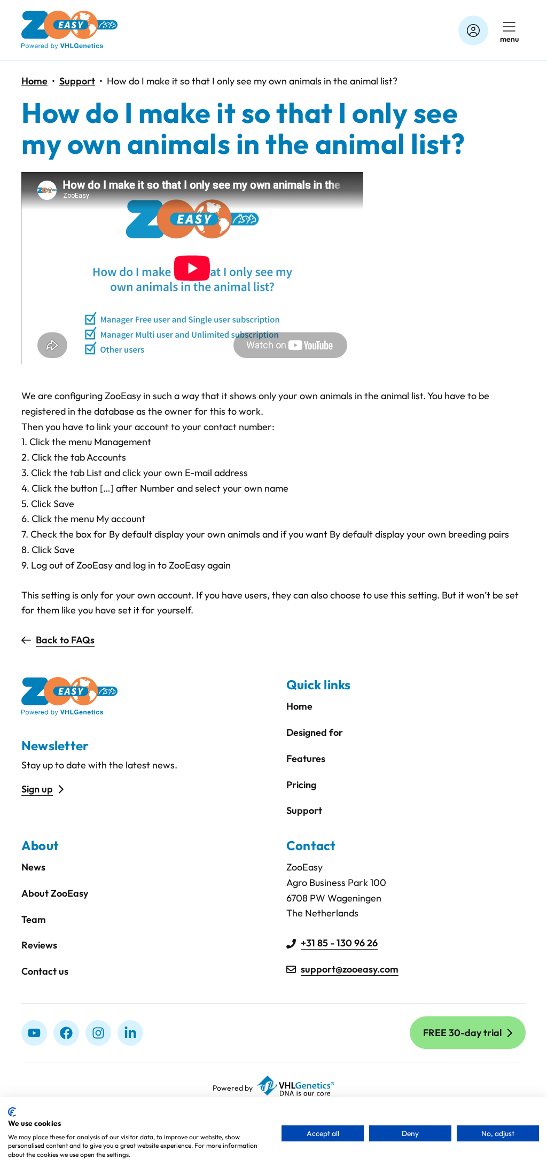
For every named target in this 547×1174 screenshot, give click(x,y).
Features (305, 758)
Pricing (301, 785)
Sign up (37, 789)
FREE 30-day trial (462, 1033)
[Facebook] (66, 1033)
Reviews (39, 945)
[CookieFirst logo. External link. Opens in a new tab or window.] (12, 1112)
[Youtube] (34, 1033)
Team (33, 919)
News (33, 867)
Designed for (314, 732)
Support (77, 81)
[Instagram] (98, 1033)
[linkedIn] (130, 1033)
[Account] (473, 30)
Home (34, 81)
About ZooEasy (54, 893)
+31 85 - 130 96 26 (339, 943)
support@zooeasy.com (349, 969)
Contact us (44, 971)
